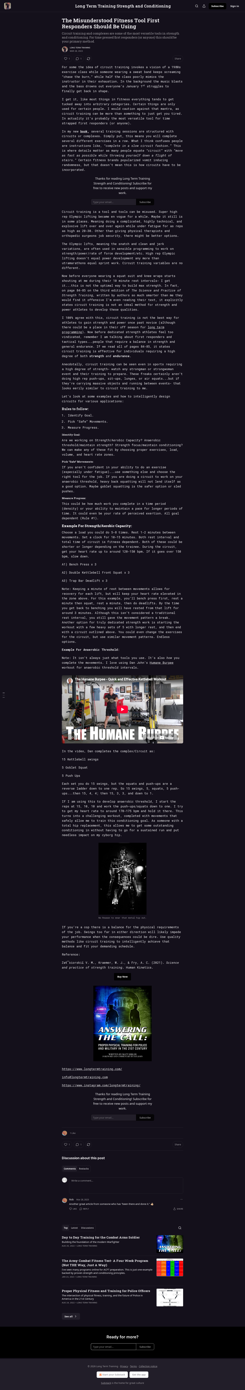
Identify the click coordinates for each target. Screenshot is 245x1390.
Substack (106, 1383)
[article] (122, 1244)
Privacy (124, 1366)
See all (68, 1316)
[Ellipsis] (181, 1199)
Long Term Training (80, 47)
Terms (133, 1366)
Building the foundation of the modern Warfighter (90, 1242)
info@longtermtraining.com (85, 1077)
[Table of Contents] (3, 695)
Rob (71, 1199)
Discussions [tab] (87, 1227)
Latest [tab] (74, 1227)
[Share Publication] (204, 6)
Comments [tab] (70, 1168)
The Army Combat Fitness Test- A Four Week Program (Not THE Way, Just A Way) (105, 1263)
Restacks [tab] (84, 1168)
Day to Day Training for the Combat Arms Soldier (101, 1237)
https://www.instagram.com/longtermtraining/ (101, 1085)
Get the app (139, 1374)
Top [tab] (66, 1227)
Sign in (234, 6)
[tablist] (76, 1168)
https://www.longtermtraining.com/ (92, 1069)
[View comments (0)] (94, 1250)
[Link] (57, 408)
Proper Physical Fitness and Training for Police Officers (106, 1291)
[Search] (196, 6)
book (84, 131)
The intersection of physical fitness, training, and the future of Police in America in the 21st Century (102, 1297)
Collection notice (148, 1366)
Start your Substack (113, 1374)
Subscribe (217, 6)
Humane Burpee (162, 663)
